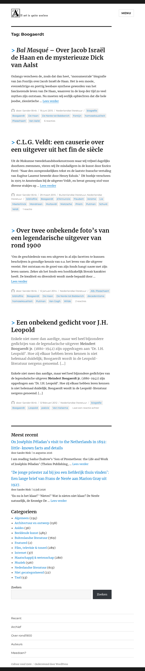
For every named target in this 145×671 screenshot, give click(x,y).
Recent (16, 618)
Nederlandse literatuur (69, 110)
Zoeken (16, 587)
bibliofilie (31, 198)
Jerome (91, 198)
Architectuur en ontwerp (32, 523)
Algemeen (22, 518)
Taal (18, 577)
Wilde (67, 301)
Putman (91, 204)
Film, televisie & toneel (31, 547)
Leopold (33, 407)
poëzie (45, 407)
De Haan (33, 115)
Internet (21, 552)
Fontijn (77, 115)
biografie (92, 110)
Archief (16, 627)
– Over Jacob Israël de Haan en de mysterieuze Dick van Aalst (58, 58)
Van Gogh (54, 301)
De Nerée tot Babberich (55, 115)
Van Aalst (34, 120)
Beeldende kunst (26, 533)
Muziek (20, 562)
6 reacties (49, 120)
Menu (126, 13)
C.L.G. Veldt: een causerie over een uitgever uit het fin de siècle (57, 146)
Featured (21, 543)
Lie (101, 198)
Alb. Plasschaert (100, 290)
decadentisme (96, 296)
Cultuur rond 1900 (21, 664)
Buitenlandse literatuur (72, 194)
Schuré (103, 204)
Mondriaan (36, 204)
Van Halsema (60, 407)
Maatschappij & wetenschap (34, 557)
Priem (79, 204)
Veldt (15, 209)
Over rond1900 (21, 635)
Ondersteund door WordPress (51, 664)
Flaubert (79, 198)
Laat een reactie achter (85, 407)
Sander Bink (29, 110)
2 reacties (80, 301)
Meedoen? (18, 653)
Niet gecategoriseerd (29, 572)
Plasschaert (19, 120)
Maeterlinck (19, 204)
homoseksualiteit (95, 115)
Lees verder (51, 101)
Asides (19, 528)
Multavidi (51, 204)
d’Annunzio (63, 198)
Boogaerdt (18, 115)
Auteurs (16, 644)
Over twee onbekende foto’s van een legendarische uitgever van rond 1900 (60, 238)
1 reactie (27, 209)
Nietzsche (66, 204)
